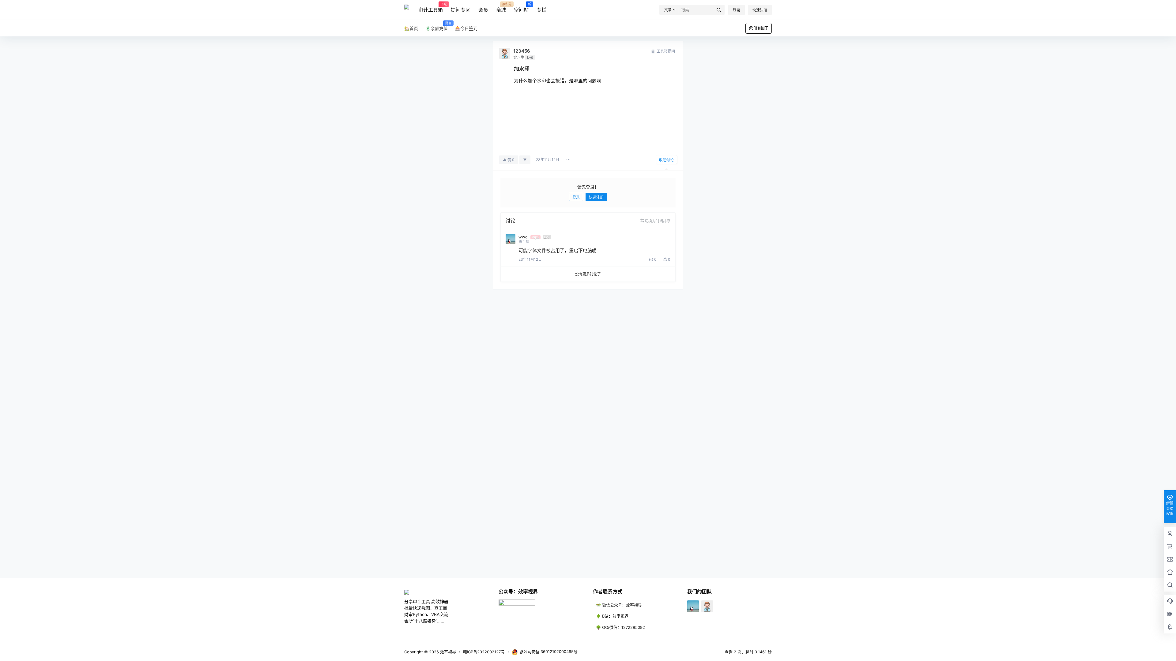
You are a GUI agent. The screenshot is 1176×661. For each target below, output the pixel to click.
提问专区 (460, 10)
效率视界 (447, 651)
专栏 (541, 10)
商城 (501, 7)
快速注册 (759, 10)
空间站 (521, 7)
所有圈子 (761, 28)
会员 (483, 10)
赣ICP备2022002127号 (484, 651)
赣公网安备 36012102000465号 (548, 651)
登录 (736, 10)
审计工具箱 (430, 7)
